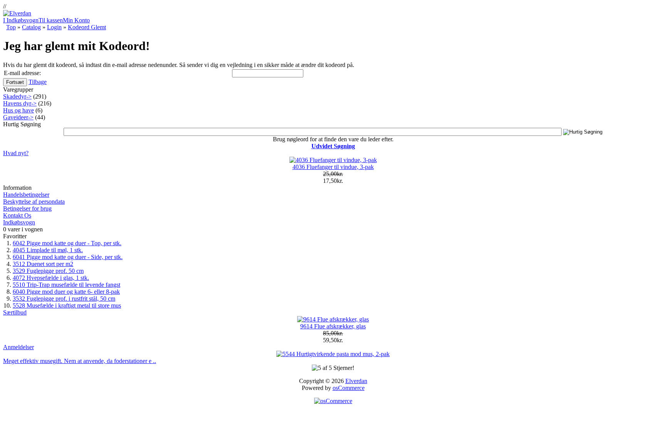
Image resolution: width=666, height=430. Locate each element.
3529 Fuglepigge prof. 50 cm (48, 271)
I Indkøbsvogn (21, 20)
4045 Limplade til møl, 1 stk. (48, 250)
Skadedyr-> (17, 96)
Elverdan (356, 381)
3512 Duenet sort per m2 (43, 264)
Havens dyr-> (20, 103)
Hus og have (18, 110)
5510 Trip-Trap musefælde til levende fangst (66, 284)
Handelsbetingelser (26, 194)
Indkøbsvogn (19, 222)
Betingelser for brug (27, 208)
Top (11, 27)
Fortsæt (15, 82)
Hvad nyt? (16, 153)
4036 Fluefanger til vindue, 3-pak (333, 167)
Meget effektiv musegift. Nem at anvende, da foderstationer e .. (79, 361)
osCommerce (349, 388)
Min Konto (76, 20)
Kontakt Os (17, 215)
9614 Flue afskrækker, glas (333, 326)
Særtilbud (15, 312)
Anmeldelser (18, 347)
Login (54, 27)
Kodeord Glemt (87, 27)
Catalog (31, 27)
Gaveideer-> (18, 117)
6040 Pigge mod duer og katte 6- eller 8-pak (66, 291)
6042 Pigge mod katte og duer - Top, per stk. (67, 243)
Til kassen (51, 20)
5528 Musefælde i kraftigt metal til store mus (67, 305)
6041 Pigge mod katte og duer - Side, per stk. (68, 257)
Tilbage (38, 82)
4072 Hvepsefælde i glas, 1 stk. (51, 277)
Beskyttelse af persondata (34, 201)
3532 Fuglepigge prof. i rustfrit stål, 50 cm (64, 298)
